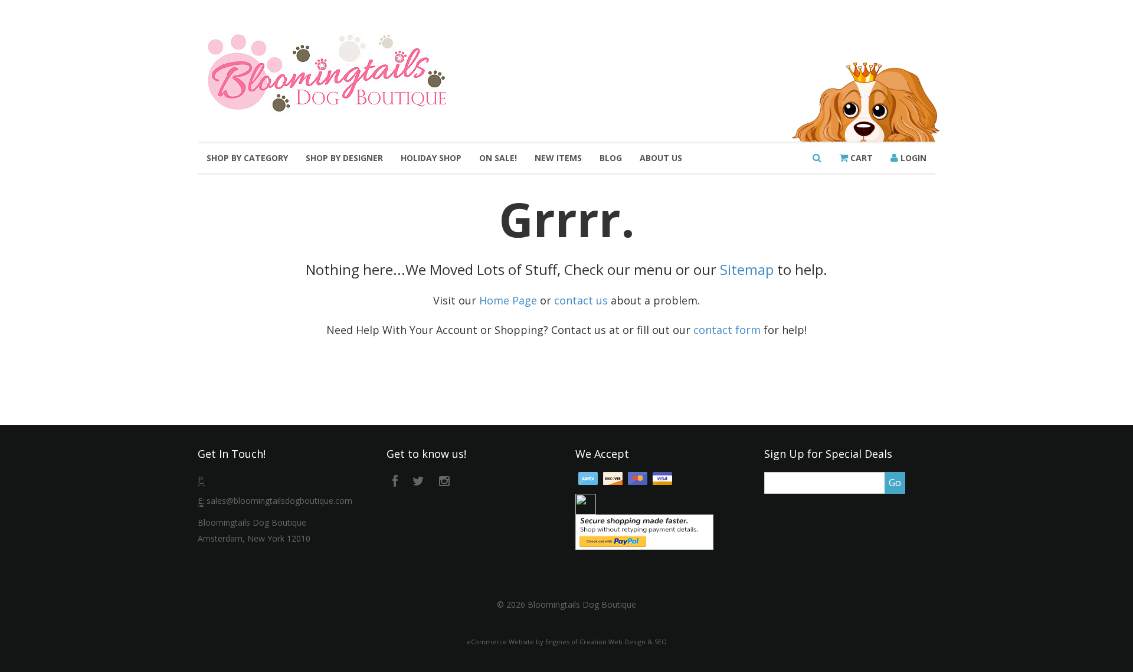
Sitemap (747, 269)
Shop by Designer (344, 157)
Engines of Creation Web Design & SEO (606, 641)
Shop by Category (247, 157)
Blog (611, 157)
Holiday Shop (431, 157)
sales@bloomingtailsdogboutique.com (279, 500)
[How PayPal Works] (644, 531)
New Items (558, 157)
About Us (661, 157)
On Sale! (498, 157)
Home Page (508, 300)
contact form (727, 330)
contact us (581, 300)
